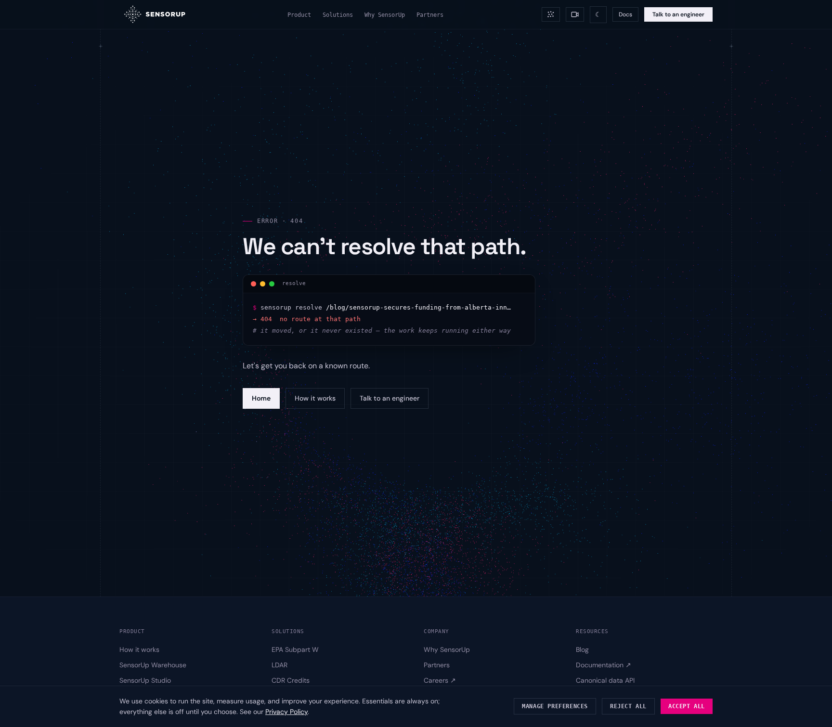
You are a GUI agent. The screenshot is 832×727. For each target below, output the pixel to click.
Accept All (686, 706)
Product (299, 15)
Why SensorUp (384, 15)
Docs (625, 14)
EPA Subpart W (295, 649)
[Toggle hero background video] (575, 14)
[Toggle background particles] (551, 14)
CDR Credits (291, 679)
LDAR (279, 664)
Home (261, 398)
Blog (582, 649)
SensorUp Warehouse (152, 664)
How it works (315, 398)
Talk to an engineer (678, 14)
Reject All (628, 706)
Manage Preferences (555, 706)
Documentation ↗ (603, 664)
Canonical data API (605, 679)
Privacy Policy (286, 711)
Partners (429, 15)
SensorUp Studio (145, 679)
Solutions (338, 15)
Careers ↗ (440, 679)
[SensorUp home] (154, 14)
